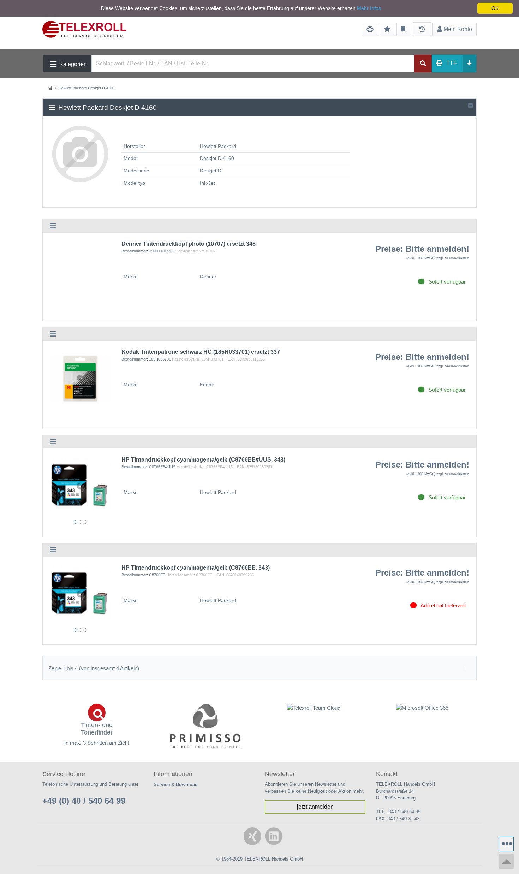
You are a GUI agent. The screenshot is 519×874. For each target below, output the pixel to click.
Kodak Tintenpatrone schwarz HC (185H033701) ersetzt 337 (200, 352)
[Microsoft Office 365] (423, 708)
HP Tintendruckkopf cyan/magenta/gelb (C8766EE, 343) (195, 568)
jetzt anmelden (315, 807)
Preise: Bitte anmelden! (422, 249)
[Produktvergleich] (370, 29)
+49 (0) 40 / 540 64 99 (83, 800)
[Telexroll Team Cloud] (314, 712)
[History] (422, 29)
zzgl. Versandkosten (452, 258)
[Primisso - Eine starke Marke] (205, 726)
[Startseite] (51, 88)
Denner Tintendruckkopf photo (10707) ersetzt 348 (188, 244)
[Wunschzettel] (387, 29)
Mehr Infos (369, 8)
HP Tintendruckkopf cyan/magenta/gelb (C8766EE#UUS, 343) (203, 460)
